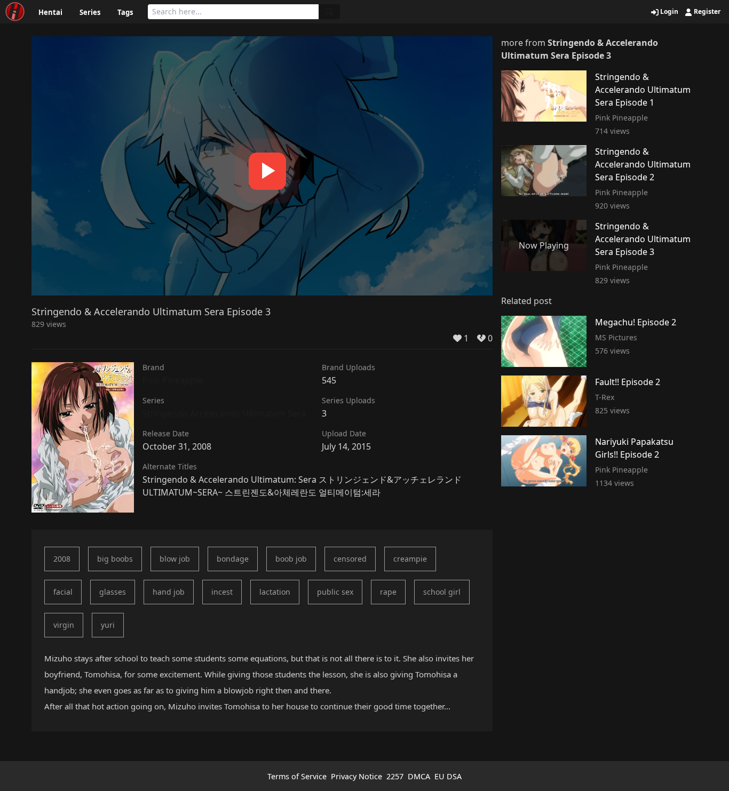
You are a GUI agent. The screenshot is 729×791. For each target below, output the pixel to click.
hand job (169, 592)
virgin (63, 625)
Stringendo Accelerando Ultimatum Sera (224, 413)
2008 (61, 559)
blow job (175, 559)
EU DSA (448, 776)
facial (63, 592)
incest (222, 592)
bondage (233, 559)
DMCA (419, 776)
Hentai (50, 12)
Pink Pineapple (172, 380)
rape (388, 592)
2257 (394, 776)
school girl (442, 592)
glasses (112, 592)
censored (350, 559)
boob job (291, 559)
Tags (125, 12)
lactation (274, 592)
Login (668, 11)
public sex (335, 592)
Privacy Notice (356, 776)
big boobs (115, 559)
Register (706, 11)
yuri (108, 625)
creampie (410, 559)
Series (90, 12)
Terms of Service (297, 776)
